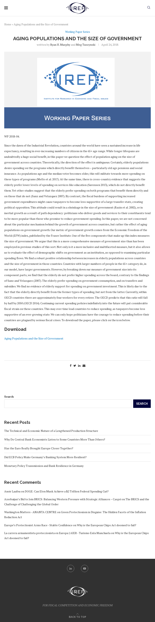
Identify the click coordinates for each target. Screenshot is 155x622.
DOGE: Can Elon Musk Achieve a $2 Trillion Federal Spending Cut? (67, 491)
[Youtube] (84, 568)
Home (7, 24)
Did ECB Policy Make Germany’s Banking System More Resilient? (45, 457)
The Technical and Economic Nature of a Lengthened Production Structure (51, 431)
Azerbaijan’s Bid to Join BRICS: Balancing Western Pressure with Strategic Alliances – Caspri (62, 499)
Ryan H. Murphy (60, 44)
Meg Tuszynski (85, 44)
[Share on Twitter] (74, 365)
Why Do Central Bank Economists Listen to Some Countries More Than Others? (54, 439)
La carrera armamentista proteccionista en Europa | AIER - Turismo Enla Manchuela (57, 533)
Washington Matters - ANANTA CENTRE (30, 512)
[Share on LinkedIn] (79, 365)
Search (9, 396)
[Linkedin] (70, 568)
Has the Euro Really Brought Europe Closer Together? (38, 448)
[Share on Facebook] (70, 365)
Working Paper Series (77, 32)
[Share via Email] (84, 365)
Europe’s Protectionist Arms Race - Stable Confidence (38, 525)
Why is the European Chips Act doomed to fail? (106, 525)
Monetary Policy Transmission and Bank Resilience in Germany (44, 466)
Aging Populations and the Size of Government (33, 338)
